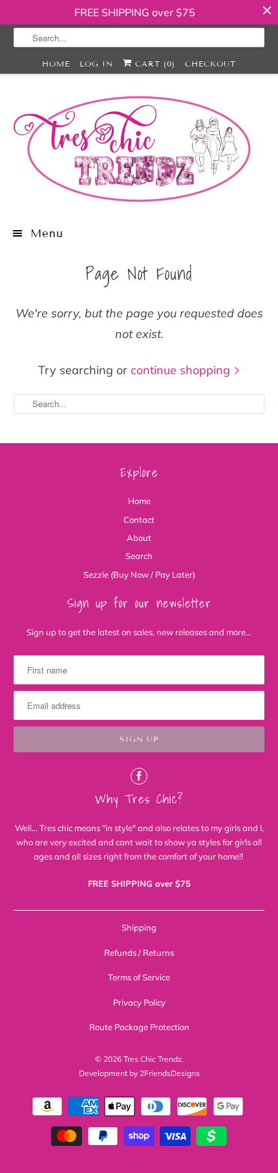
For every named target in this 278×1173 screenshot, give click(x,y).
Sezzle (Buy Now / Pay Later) (139, 574)
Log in (96, 64)
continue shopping (182, 370)
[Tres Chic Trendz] (139, 149)
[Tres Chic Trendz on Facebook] (139, 776)
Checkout (210, 64)
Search (139, 556)
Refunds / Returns (139, 952)
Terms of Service (139, 977)
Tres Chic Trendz (152, 1059)
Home (56, 64)
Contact (139, 519)
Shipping (139, 927)
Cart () (153, 64)
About (139, 538)
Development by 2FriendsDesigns (139, 1073)
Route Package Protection (139, 1027)
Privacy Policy (139, 1002)
